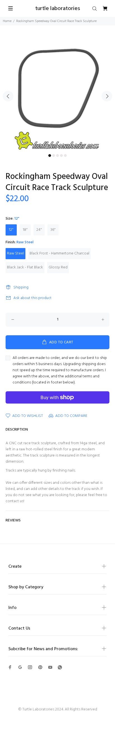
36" (53, 230)
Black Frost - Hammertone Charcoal (59, 253)
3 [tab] (57, 155)
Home (7, 21)
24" (39, 230)
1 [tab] (49, 155)
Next (107, 96)
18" (25, 230)
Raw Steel (15, 253)
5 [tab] (65, 155)
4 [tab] (61, 155)
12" (11, 230)
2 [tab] (53, 155)
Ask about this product (32, 298)
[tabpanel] (57, 93)
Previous (8, 96)
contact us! (15, 501)
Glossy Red (58, 267)
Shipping (20, 287)
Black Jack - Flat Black (25, 267)
